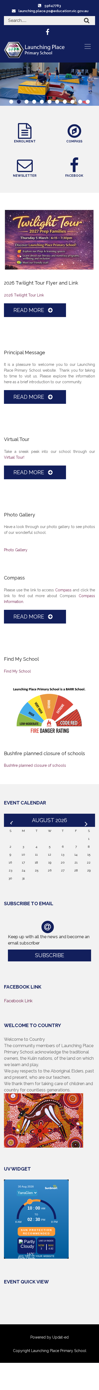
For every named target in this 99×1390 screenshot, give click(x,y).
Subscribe (49, 955)
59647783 (52, 6)
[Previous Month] (12, 820)
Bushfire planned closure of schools (35, 765)
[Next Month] (87, 820)
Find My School (17, 671)
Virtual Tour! (14, 457)
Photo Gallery (15, 550)
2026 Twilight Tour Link (24, 295)
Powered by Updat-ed (49, 1337)
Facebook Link (18, 1000)
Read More (29, 310)
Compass (63, 590)
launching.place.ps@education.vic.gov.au (53, 11)
